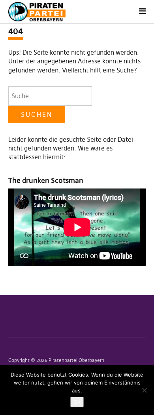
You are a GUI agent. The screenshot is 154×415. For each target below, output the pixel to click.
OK (77, 402)
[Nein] (144, 390)
